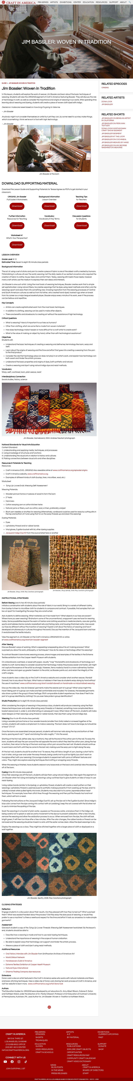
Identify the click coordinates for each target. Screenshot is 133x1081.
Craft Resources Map (77, 1055)
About (123, 2)
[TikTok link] (26, 1063)
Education (88, 2)
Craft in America (91, 1067)
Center (77, 2)
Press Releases (59, 1073)
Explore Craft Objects (78, 1049)
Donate (102, 1046)
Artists (54, 2)
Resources (101, 2)
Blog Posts (57, 1067)
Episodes (40, 1034)
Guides (39, 1046)
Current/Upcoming (108, 1034)
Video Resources (44, 1049)
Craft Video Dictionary (78, 1061)
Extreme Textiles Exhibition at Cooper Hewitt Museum (28, 964)
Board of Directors (93, 1070)
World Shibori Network (15, 957)
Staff (85, 1073)
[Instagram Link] (19, 1063)
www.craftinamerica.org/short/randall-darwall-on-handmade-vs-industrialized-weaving (57, 683)
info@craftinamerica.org (15, 1050)
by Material (72, 1037)
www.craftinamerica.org (37, 474)
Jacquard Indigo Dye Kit (16, 533)
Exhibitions (65, 2)
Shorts (39, 1037)
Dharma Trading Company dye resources (23, 972)
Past (100, 1037)
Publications (73, 1046)
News (53, 1065)
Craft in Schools (44, 1052)
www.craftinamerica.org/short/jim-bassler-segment (26, 640)
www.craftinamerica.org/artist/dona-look (45, 984)
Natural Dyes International (17, 968)
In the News (57, 1070)
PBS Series (43, 2)
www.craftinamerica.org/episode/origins (70, 470)
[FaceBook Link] (12, 1063)
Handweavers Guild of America (19, 961)
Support (113, 2)
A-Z (68, 1034)
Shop (101, 1049)
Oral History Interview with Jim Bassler (22, 954)
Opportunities (74, 1052)
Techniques (41, 1040)
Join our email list (15, 1069)
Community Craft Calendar (81, 1058)
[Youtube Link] (5, 1063)
